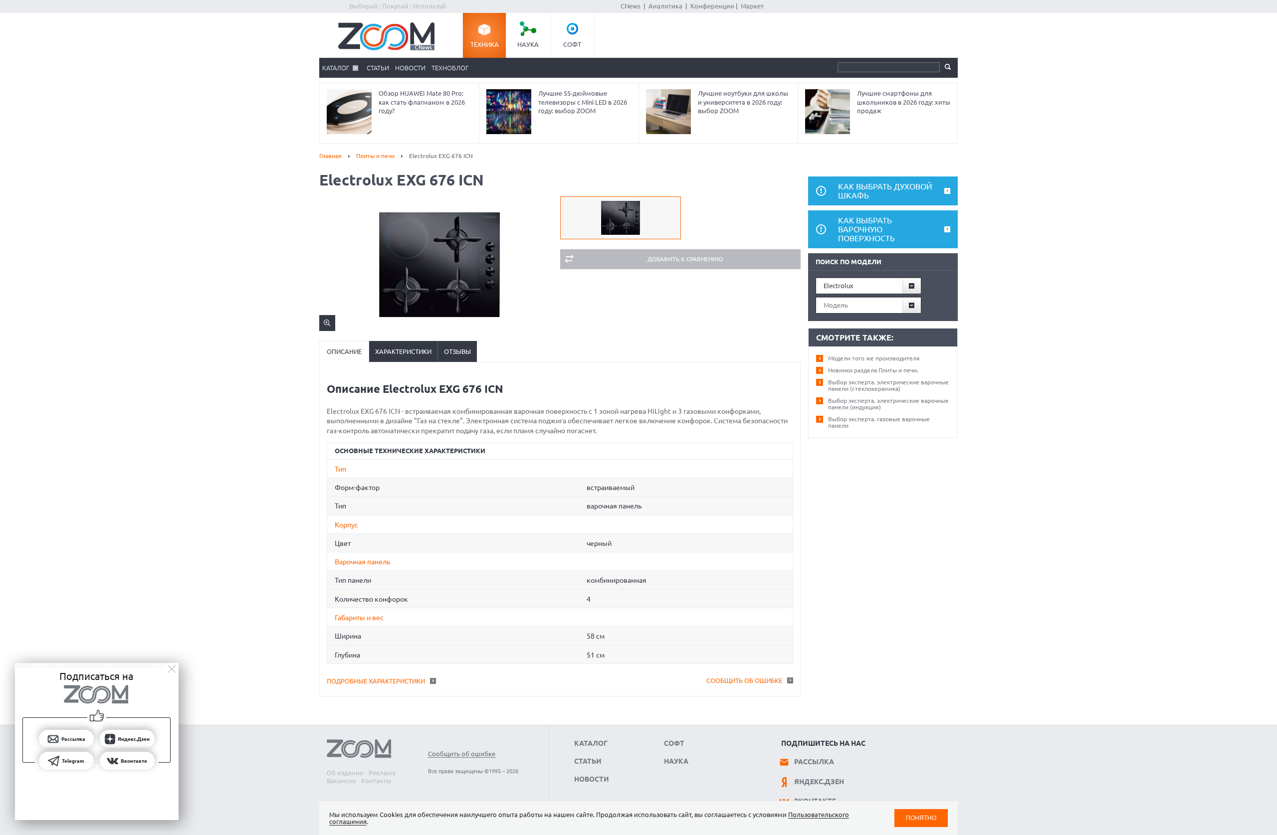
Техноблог (449, 67)
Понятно (921, 818)
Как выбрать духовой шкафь (885, 191)
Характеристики (403, 351)
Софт (572, 44)
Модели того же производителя (874, 358)
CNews (630, 5)
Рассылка (814, 762)
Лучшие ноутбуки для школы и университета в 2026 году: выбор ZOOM (743, 102)
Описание (344, 351)
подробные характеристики (376, 680)
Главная (330, 156)
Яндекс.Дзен (819, 782)
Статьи (378, 67)
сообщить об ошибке (744, 680)
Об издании (345, 772)
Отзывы (457, 351)
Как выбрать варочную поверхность (866, 229)
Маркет (752, 5)
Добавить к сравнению (685, 259)
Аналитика (665, 5)
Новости (410, 67)
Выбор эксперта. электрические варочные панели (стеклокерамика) (888, 385)
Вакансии (341, 780)
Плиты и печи (375, 156)
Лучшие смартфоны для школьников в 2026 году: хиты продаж (903, 102)
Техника (484, 44)
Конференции (712, 5)
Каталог (335, 67)
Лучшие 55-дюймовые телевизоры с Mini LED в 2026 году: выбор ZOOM (582, 102)
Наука (528, 44)
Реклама (382, 772)
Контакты (376, 780)
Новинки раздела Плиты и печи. (873, 370)
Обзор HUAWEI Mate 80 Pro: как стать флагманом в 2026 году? (422, 102)
